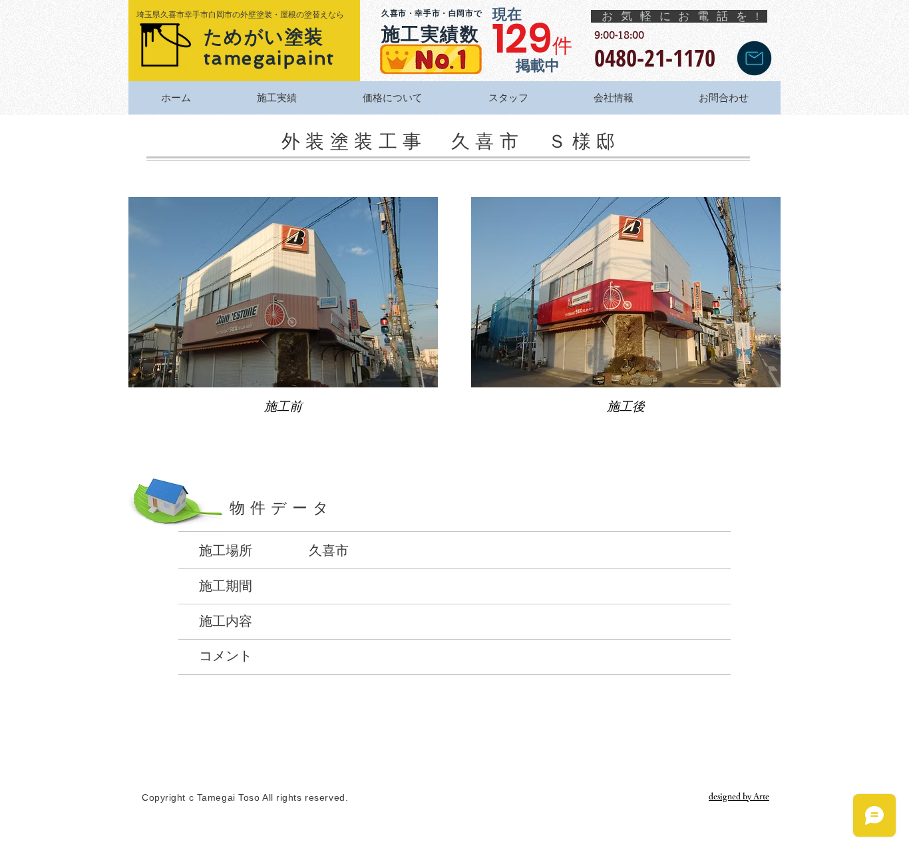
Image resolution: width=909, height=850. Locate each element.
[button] (283, 317)
